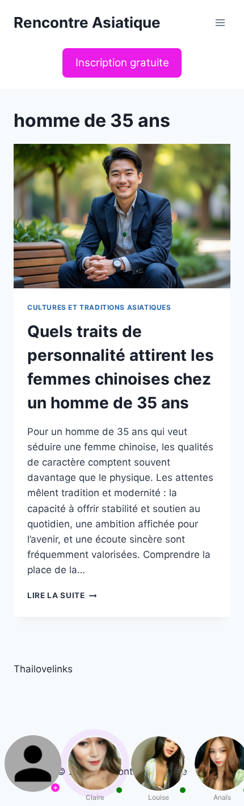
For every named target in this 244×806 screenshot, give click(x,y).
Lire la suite (61, 595)
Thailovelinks (43, 669)
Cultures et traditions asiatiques (99, 307)
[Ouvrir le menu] (219, 22)
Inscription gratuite (122, 62)
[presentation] (122, 216)
